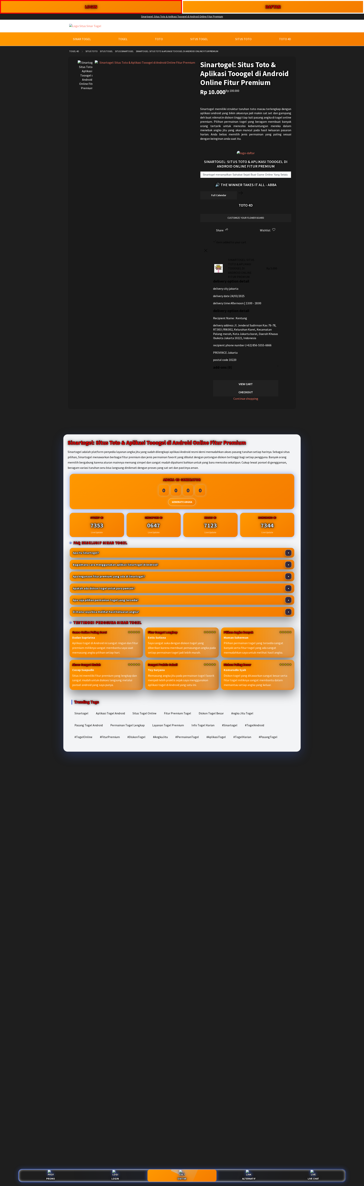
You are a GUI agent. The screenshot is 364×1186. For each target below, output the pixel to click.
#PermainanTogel (187, 737)
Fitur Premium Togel (177, 713)
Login (115, 1178)
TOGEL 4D (74, 51)
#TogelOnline (83, 737)
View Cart (246, 384)
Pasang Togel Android (89, 725)
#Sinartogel (229, 725)
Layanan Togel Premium (168, 725)
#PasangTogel (268, 737)
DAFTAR (273, 6)
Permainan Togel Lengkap (127, 725)
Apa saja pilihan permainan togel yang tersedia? (106, 600)
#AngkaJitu (160, 737)
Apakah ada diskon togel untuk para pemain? (104, 588)
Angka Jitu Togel (242, 713)
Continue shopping (245, 398)
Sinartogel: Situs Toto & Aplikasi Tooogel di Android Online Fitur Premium (182, 16)
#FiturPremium (110, 737)
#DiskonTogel (136, 737)
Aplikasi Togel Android (110, 713)
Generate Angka (182, 502)
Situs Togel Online (144, 713)
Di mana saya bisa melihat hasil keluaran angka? (106, 612)
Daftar (182, 1178)
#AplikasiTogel (216, 737)
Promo (50, 1178)
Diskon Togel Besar (211, 713)
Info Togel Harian (202, 725)
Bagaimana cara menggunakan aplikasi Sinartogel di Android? (115, 564)
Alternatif (249, 1178)
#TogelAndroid (254, 725)
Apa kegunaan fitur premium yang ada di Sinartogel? (109, 576)
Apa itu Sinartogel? (86, 553)
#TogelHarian (242, 737)
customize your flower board (246, 217)
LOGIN (91, 6)
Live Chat (313, 1178)
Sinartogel (81, 713)
